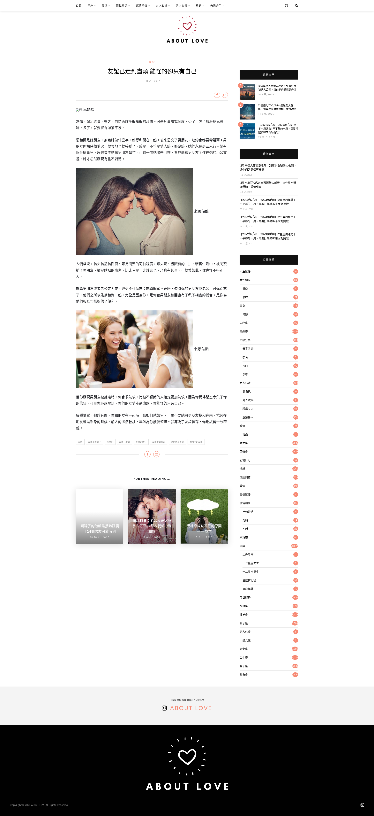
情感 (152, 62)
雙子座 (244, 666)
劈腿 (245, 520)
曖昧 (245, 297)
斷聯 (245, 374)
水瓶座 (244, 606)
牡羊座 (244, 615)
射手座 (244, 443)
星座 (90, 5)
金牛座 (244, 657)
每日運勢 (245, 597)
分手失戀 (248, 349)
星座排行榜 (249, 580)
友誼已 (110, 442)
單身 (199, 5)
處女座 (244, 649)
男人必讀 (181, 5)
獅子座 (244, 623)
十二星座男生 (251, 572)
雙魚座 (244, 675)
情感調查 (245, 477)
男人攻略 (248, 400)
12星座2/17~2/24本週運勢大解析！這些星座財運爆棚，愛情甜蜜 (277, 107)
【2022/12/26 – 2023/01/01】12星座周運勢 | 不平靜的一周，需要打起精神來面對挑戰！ (278, 128)
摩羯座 (244, 537)
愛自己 (247, 391)
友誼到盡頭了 (94, 442)
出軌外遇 (248, 512)
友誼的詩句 (141, 442)
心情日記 (245, 460)
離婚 (245, 434)
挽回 (245, 366)
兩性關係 (121, 5)
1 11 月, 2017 (152, 80)
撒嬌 (245, 289)
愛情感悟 (245, 494)
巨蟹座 (244, 452)
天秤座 (244, 323)
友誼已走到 (124, 442)
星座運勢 (248, 589)
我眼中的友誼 (196, 442)
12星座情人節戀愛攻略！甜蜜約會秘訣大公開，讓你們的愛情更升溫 (277, 87)
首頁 (79, 5)
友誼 (80, 442)
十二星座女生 (251, 563)
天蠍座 (244, 331)
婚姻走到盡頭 (177, 442)
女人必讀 (161, 5)
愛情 (105, 5)
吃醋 (245, 529)
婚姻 (242, 426)
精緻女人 (248, 409)
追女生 (247, 640)
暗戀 (245, 314)
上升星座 (248, 554)
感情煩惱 (141, 5)
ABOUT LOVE (191, 708)
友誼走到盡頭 (158, 442)
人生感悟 (245, 271)
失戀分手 (216, 5)
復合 (245, 357)
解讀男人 (248, 417)
